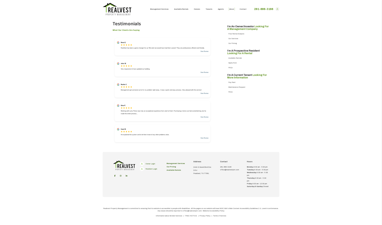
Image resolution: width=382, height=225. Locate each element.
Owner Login (150, 164)
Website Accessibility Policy (213, 211)
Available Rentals (181, 9)
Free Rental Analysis (236, 34)
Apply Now (232, 63)
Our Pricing (232, 43)
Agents (221, 9)
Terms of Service (219, 216)
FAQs (230, 67)
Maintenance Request (236, 87)
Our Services (233, 38)
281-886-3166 (263, 9)
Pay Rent (232, 82)
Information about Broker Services (169, 216)
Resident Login (151, 169)
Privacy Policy (204, 216)
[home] (117, 9)
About (231, 9)
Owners (197, 9)
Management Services (159, 9)
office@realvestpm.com (229, 170)
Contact (243, 9)
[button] (277, 9)
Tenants (209, 9)
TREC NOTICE (191, 216)
